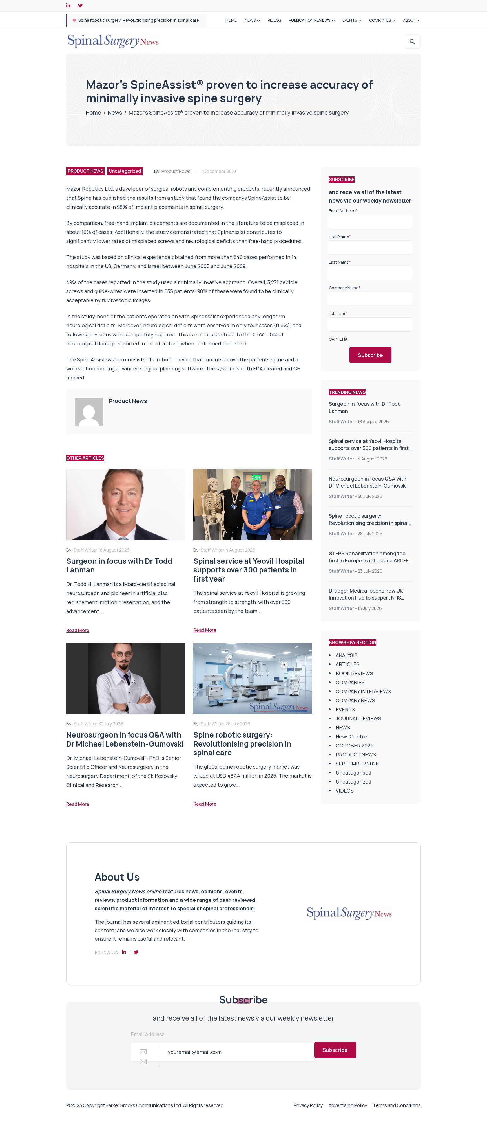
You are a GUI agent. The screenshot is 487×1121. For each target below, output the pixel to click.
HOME (231, 20)
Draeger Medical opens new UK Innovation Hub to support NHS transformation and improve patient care (366, 601)
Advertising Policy (348, 1105)
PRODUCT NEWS (85, 171)
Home (93, 112)
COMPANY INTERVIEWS (363, 691)
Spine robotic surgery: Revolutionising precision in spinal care (368, 522)
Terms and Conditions (397, 1105)
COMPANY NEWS (355, 700)
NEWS (250, 20)
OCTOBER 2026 (354, 745)
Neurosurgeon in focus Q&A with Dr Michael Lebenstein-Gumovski (368, 482)
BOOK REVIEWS (354, 673)
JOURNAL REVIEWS (358, 718)
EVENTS (349, 20)
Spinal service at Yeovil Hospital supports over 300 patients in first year (369, 448)
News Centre (351, 736)
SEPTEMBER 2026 (357, 763)
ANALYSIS (347, 655)
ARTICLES (348, 664)
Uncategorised (353, 772)
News (115, 112)
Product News (176, 171)
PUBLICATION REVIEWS (309, 20)
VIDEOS (274, 20)
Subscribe (370, 355)
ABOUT (409, 20)
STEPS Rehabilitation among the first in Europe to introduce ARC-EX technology (156, 20)
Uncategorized (125, 171)
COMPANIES (380, 20)
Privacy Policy (308, 1105)
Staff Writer (341, 421)
